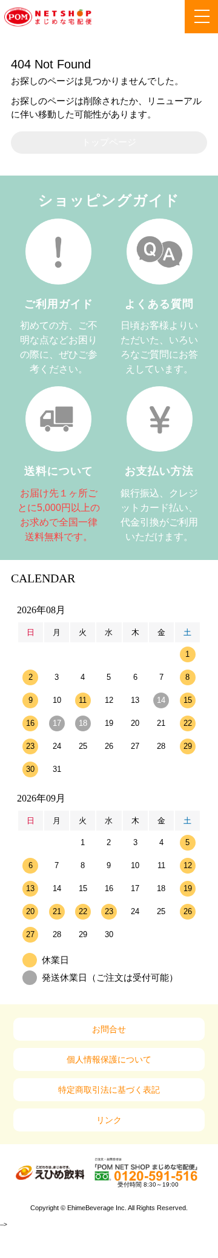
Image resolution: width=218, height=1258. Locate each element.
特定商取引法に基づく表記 (109, 1090)
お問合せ (109, 1029)
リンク (109, 1120)
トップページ (109, 142)
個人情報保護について (109, 1059)
